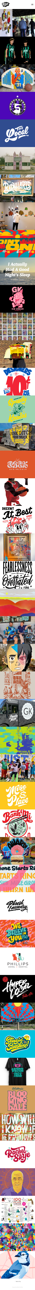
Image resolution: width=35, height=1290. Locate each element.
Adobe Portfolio (20, 1287)
